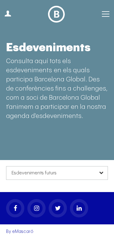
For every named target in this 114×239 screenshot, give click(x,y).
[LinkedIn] (79, 208)
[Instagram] (36, 208)
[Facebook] (15, 208)
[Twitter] (58, 208)
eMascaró (22, 231)
